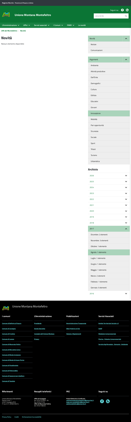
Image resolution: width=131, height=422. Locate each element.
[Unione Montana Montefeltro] (6, 14)
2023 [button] (92, 193)
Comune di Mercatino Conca (11, 349)
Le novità (82, 25)
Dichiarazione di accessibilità (31, 417)
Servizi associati (40, 25)
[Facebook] (122, 10)
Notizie (93, 44)
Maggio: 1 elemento (98, 270)
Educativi (94, 101)
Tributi (93, 149)
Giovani (94, 107)
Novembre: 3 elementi (99, 240)
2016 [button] (92, 293)
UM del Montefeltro (9, 30)
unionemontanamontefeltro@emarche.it (80, 400)
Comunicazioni (96, 50)
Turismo (94, 155)
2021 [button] (92, 205)
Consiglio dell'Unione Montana (44, 334)
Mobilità (94, 119)
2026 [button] (92, 175)
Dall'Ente (94, 77)
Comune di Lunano (8, 339)
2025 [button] (92, 181)
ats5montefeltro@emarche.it (76, 404)
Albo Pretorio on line (73, 328)
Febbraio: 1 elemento (99, 281)
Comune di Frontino (8, 334)
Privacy (36, 339)
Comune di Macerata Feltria (11, 344)
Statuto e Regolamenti (73, 334)
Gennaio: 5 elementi (99, 287)
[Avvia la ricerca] (126, 16)
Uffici (25, 25)
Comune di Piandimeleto (10, 365)
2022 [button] (92, 199)
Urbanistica (95, 161)
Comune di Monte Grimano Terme (13, 360)
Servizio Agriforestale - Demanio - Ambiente (113, 344)
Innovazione (96, 113)
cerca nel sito (99, 16)
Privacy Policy (6, 417)
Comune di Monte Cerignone (11, 355)
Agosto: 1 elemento (98, 252)
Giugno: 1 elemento (98, 264)
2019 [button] (92, 216)
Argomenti (94, 59)
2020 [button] (92, 211)
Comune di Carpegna (9, 328)
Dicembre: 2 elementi (99, 234)
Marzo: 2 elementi (98, 275)
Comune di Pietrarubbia (10, 370)
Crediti (16, 417)
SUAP (100, 328)
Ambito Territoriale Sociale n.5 (108, 323)
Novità (23, 30)
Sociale (93, 137)
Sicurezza (94, 131)
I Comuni (56, 25)
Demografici (95, 83)
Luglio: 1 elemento (98, 258)
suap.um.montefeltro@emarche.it (77, 402)
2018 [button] (92, 222)
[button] (126, 39)
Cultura (94, 89)
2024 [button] (92, 187)
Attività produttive (98, 71)
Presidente (37, 323)
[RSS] (127, 10)
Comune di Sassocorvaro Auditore (13, 376)
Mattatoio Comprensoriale (107, 334)
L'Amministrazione (9, 25)
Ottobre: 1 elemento (99, 246)
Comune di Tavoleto (8, 381)
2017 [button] (92, 228)
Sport (93, 143)
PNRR (69, 25)
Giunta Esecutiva (39, 328)
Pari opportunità (97, 125)
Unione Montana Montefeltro (33, 14)
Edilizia (93, 95)
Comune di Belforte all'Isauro (11, 323)
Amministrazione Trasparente (76, 323)
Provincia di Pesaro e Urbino (24, 3)
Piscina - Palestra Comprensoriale (109, 339)
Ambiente (94, 65)
